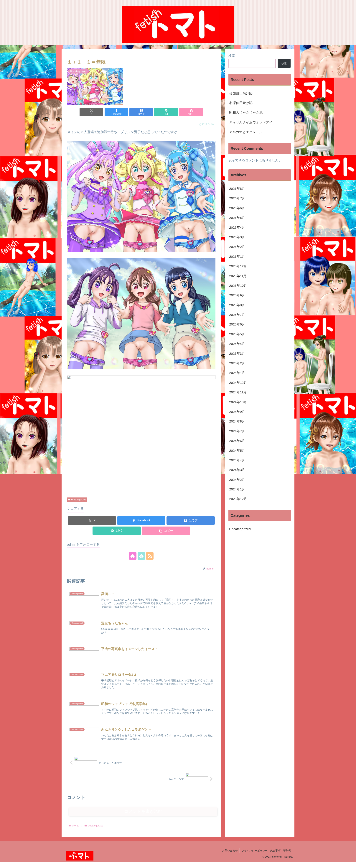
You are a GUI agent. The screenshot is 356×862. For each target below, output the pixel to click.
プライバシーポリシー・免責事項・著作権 (266, 850)
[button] (191, 112)
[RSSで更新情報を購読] (150, 556)
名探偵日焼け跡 (241, 103)
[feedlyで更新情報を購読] (141, 556)
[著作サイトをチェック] (132, 556)
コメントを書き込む (143, 811)
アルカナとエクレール (246, 132)
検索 (231, 56)
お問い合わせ (230, 850)
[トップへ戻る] (350, 856)
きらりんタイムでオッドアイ (251, 122)
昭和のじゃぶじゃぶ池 (246, 112)
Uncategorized (78, 499)
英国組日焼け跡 (241, 93)
